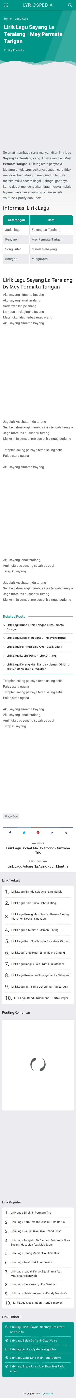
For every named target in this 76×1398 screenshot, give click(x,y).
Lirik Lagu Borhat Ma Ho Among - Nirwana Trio (38, 850)
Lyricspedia (38, 5)
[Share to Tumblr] (66, 832)
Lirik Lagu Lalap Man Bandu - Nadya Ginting (36, 638)
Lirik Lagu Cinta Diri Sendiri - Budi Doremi (35, 1357)
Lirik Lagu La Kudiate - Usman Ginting (35, 930)
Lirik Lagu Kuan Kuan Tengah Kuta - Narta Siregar (35, 627)
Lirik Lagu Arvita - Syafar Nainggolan (33, 1349)
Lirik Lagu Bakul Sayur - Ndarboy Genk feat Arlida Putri (37, 1329)
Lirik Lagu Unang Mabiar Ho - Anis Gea (35, 1253)
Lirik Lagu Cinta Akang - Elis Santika (33, 1284)
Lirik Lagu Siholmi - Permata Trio (31, 1212)
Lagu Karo (12, 816)
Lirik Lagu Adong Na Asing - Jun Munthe (38, 866)
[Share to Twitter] (24, 832)
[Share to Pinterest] (38, 832)
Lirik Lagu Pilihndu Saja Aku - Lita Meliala (34, 646)
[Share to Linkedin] (52, 832)
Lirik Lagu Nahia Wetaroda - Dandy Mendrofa (39, 1293)
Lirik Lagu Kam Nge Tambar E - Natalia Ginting (40, 941)
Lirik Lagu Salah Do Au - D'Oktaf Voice (33, 1340)
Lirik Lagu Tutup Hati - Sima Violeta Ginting (38, 952)
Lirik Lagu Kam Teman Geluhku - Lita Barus (38, 1221)
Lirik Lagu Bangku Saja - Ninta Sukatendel (37, 964)
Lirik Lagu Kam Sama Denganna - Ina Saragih (39, 986)
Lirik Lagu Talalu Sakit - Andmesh (31, 1262)
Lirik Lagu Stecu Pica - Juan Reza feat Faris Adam (37, 1369)
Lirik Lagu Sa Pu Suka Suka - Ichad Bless (36, 1231)
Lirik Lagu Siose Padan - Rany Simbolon (38, 1302)
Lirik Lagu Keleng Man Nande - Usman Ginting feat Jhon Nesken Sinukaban (38, 666)
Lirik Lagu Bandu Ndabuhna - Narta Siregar (41, 998)
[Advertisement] (38, 109)
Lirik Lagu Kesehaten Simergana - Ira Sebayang (41, 975)
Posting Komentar (14, 50)
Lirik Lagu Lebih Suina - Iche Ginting (31, 655)
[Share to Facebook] (10, 832)
